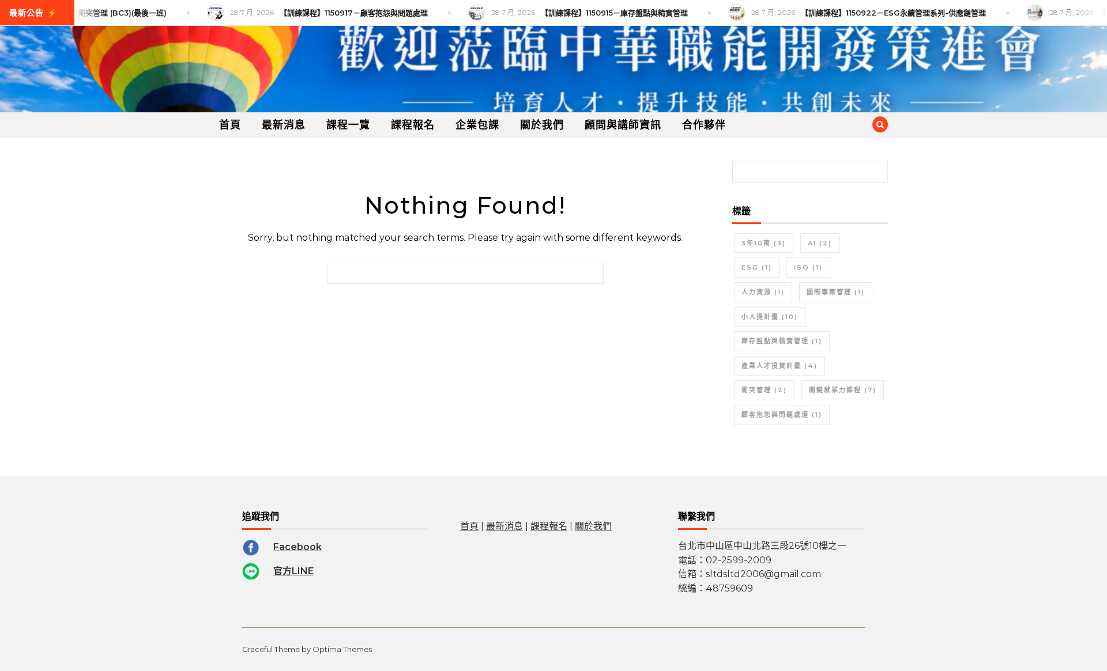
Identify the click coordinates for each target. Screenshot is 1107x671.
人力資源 (763, 292)
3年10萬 (763, 243)
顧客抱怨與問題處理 (781, 415)
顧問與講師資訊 (623, 125)
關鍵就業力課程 (842, 390)
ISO (808, 267)
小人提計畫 (769, 317)
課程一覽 (348, 125)
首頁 (230, 125)
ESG (756, 267)
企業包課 (477, 125)
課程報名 (413, 125)
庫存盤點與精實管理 (781, 341)
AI (820, 243)
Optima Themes (342, 649)
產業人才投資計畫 (779, 366)
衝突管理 (764, 390)
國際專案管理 (836, 292)
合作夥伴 (704, 125)
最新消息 (284, 125)
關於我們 (542, 125)
